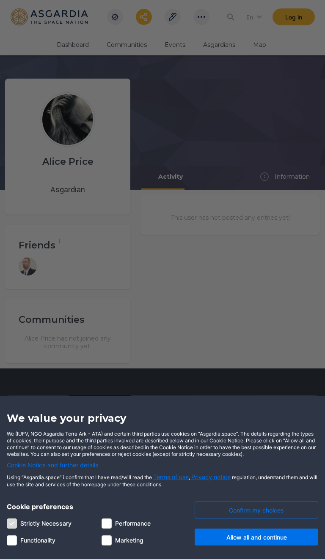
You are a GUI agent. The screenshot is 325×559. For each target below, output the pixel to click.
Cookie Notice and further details (52, 465)
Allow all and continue (256, 537)
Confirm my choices (256, 510)
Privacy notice (211, 476)
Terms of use (171, 476)
